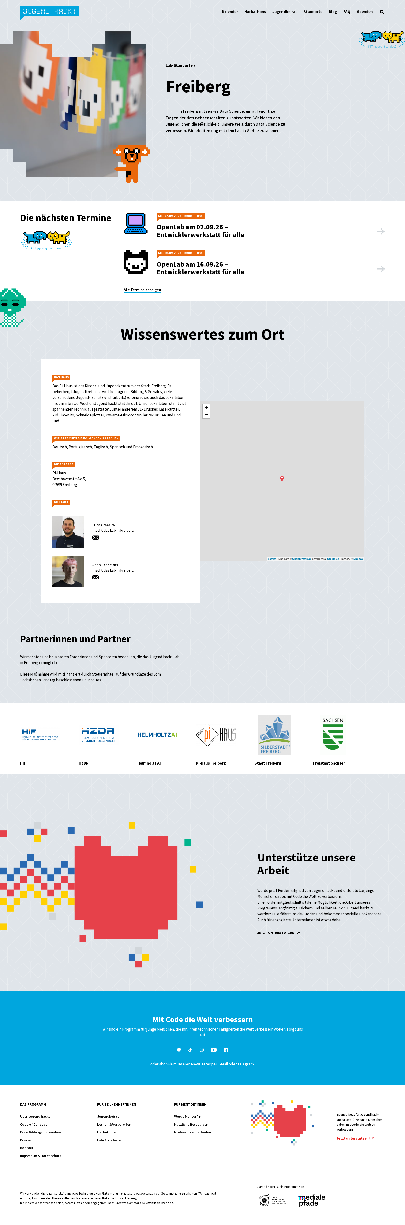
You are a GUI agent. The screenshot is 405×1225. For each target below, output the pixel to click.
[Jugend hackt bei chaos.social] (179, 1050)
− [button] (206, 415)
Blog (333, 11)
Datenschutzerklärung (119, 1198)
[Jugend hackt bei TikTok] (190, 1050)
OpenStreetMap (301, 559)
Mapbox (358, 559)
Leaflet (272, 559)
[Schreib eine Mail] (97, 538)
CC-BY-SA (333, 559)
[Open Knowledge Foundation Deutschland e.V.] (272, 1200)
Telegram (245, 1064)
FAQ (346, 11)
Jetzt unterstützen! (276, 932)
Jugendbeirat (284, 11)
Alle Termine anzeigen (142, 289)
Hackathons (255, 11)
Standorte (313, 11)
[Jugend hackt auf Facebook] (226, 1050)
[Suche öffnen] (382, 12)
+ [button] (206, 408)
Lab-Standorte (179, 65)
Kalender (230, 11)
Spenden (365, 11)
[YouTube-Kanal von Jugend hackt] (214, 1050)
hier (42, 1198)
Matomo (108, 1193)
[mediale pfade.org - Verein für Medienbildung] (311, 1201)
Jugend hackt (50, 13)
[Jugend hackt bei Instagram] (202, 1050)
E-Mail (223, 1064)
